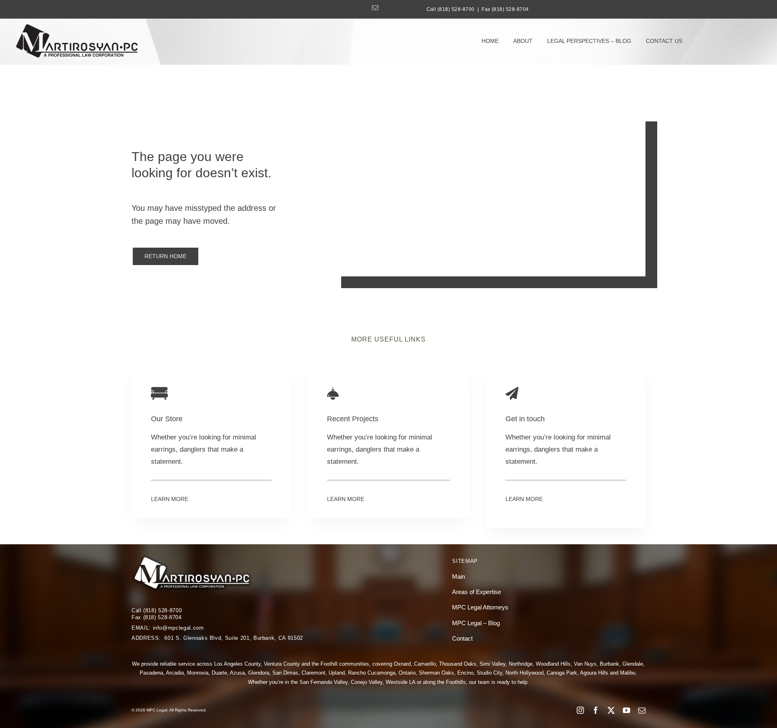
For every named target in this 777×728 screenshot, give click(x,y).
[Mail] (375, 7)
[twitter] (611, 710)
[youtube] (626, 710)
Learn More (169, 499)
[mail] (641, 710)
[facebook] (595, 710)
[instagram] (580, 710)
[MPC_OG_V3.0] (77, 28)
